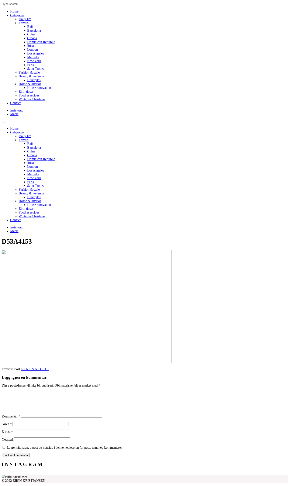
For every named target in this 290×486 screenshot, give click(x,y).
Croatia (32, 38)
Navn (7, 424)
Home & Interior (30, 84)
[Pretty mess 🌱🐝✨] (37, 473)
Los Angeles (35, 53)
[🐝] (109, 473)
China (31, 34)
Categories (17, 15)
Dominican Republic (41, 42)
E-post (7, 431)
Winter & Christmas (32, 99)
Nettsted (7, 439)
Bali (30, 26)
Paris (30, 65)
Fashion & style (29, 72)
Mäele (14, 114)
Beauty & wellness (31, 76)
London (32, 49)
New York (34, 61)
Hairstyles (34, 80)
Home (14, 11)
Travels (23, 23)
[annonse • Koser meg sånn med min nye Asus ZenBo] (181, 473)
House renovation (39, 87)
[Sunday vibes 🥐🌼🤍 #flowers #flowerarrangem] (253, 473)
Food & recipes (29, 95)
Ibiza (30, 45)
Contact (15, 103)
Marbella (33, 57)
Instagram (16, 110)
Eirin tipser (26, 91)
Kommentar (11, 416)
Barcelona (34, 30)
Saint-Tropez (35, 68)
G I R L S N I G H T (35, 369)
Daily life (25, 19)
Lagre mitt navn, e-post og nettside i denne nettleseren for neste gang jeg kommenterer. (64, 447)
